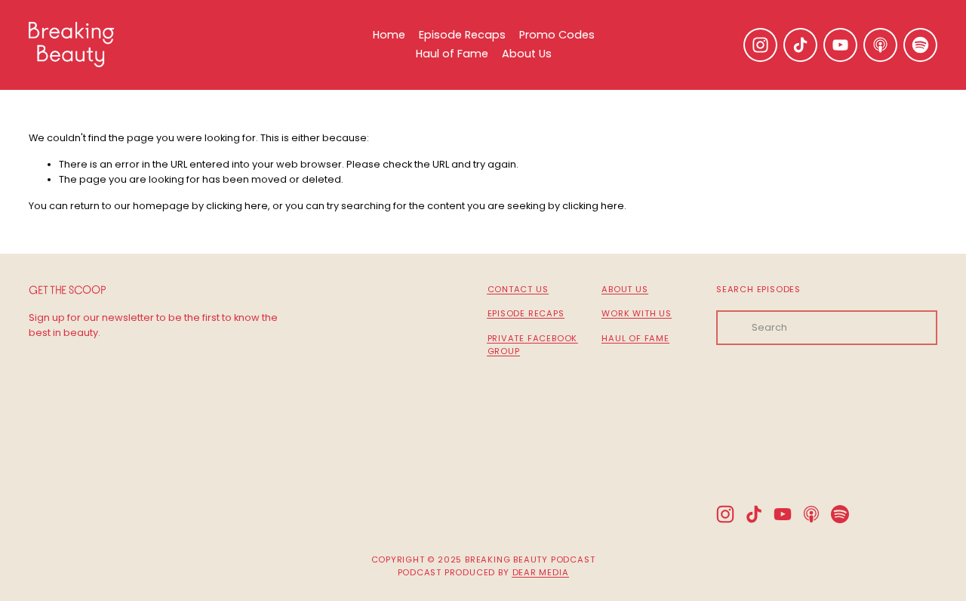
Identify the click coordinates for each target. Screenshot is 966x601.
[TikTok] (800, 45)
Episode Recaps (462, 34)
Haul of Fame (452, 53)
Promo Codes (557, 34)
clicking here (237, 205)
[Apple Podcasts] (880, 45)
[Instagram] (760, 45)
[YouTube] (840, 45)
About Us (527, 53)
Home (389, 34)
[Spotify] (920, 45)
